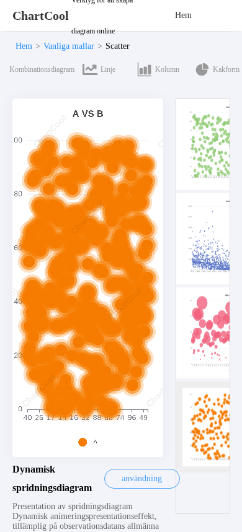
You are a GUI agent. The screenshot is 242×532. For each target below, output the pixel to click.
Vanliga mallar (68, 46)
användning (142, 478)
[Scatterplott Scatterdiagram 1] (209, 144)
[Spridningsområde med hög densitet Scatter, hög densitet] (209, 238)
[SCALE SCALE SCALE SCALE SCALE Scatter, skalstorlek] (209, 332)
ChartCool (40, 15)
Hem (183, 15)
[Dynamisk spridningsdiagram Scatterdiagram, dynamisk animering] (209, 427)
